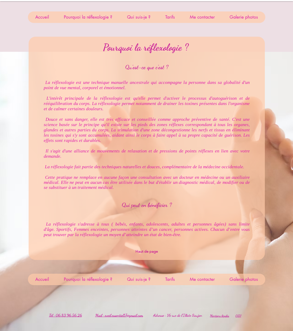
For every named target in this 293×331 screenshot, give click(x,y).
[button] (87, 17)
